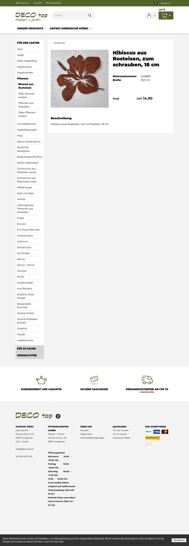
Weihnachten (27, 355)
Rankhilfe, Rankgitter (23, 149)
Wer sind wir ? (23, 3)
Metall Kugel (24, 187)
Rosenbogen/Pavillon (29, 156)
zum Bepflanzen (26, 124)
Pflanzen (22, 78)
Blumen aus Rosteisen (26, 86)
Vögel (20, 55)
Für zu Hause (26, 348)
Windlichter (24, 247)
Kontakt (38, 3)
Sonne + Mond (25, 265)
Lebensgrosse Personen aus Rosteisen (25, 209)
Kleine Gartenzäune (28, 141)
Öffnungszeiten (53, 3)
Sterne (21, 259)
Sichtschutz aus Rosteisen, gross (26, 170)
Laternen (22, 241)
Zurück (59, 43)
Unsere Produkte (30, 28)
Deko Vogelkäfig (27, 60)
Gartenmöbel (25, 282)
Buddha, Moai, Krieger (25, 296)
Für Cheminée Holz (28, 229)
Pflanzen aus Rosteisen (25, 105)
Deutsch (165, 3)
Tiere (20, 49)
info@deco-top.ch (25, 449)
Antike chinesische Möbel (69, 28)
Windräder (23, 253)
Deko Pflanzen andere (27, 114)
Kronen (21, 224)
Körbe (20, 276)
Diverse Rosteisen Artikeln (27, 321)
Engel (20, 218)
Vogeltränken (25, 72)
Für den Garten (28, 42)
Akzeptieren (179, 540)
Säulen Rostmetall (27, 162)
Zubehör (22, 328)
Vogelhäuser (24, 66)
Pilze (20, 135)
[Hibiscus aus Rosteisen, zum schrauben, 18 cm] (80, 78)
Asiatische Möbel (121, 437)
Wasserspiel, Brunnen (24, 305)
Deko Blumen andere (26, 95)
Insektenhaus (25, 340)
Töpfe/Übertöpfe (27, 129)
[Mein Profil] (151, 16)
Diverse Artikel (25, 313)
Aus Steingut (24, 288)
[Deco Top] (31, 17)
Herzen (21, 199)
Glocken (22, 271)
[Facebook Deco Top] (155, 3)
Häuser (21, 334)
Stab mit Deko (25, 193)
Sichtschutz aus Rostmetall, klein (27, 180)
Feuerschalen (25, 235)
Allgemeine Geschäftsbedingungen (92, 436)
